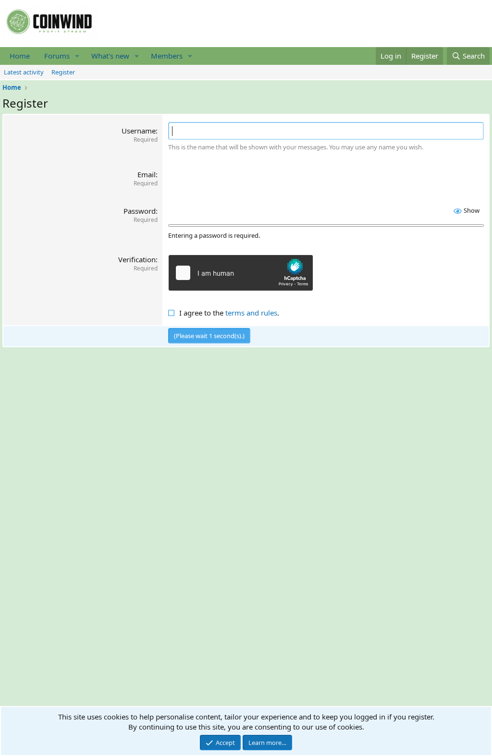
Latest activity (24, 72)
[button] (77, 56)
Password (139, 211)
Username (139, 130)
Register (63, 72)
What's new (110, 56)
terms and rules (251, 312)
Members (167, 56)
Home (20, 56)
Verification (137, 259)
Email (146, 174)
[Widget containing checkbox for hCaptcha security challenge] (240, 273)
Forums (57, 56)
